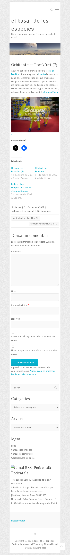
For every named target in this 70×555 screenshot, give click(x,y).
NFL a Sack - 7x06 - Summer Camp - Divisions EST (34, 499)
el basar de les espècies (30, 24)
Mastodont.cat (18, 520)
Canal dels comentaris (22, 453)
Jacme (18, 207)
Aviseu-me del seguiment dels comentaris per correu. (33, 338)
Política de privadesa (22, 544)
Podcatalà (20, 473)
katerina (42, 74)
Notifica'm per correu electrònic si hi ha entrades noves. (34, 352)
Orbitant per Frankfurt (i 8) (43, 223)
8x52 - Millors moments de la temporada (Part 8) (34, 503)
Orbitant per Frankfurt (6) (26, 218)
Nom (14, 291)
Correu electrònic (20, 305)
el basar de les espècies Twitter (35, 534)
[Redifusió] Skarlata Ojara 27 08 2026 (28, 495)
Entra (13, 445)
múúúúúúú (53, 92)
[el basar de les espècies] (35, 44)
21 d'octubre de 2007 (34, 207)
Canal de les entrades (21, 449)
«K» (45, 92)
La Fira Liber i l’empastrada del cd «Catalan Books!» (21, 187)
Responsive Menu (57, 9)
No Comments (44, 211)
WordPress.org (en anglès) (23, 457)
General (30, 211)
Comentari (17, 251)
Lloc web (15, 318)
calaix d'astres (19, 211)
